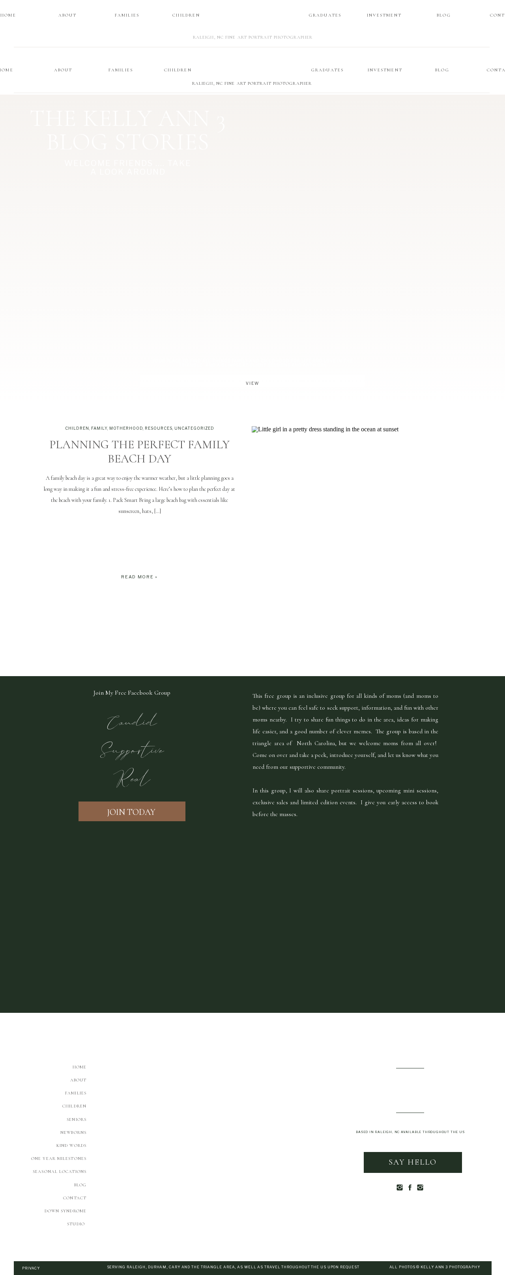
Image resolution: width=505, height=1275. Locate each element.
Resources (158, 428)
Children (77, 428)
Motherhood (126, 428)
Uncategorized (194, 428)
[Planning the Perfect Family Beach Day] (360, 503)
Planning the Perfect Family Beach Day (139, 451)
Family (99, 428)
